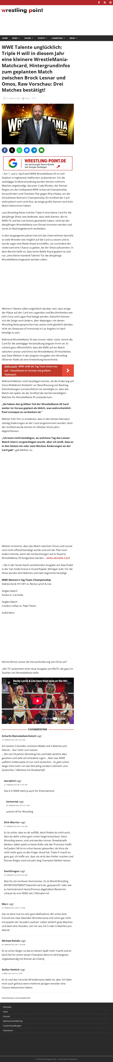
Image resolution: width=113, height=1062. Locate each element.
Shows (27, 38)
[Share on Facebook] (5, 150)
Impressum (8, 1030)
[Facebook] (99, 2)
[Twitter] (104, 2)
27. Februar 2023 (13, 98)
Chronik (6, 1016)
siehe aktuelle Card (58, 558)
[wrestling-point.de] (22, 13)
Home (5, 38)
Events (41, 38)
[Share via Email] (41, 150)
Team (5, 1011)
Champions (57, 38)
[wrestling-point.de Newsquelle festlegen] (38, 169)
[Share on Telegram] (34, 150)
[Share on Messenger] (27, 150)
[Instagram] (110, 2)
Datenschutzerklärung (12, 1021)
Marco (27, 98)
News (15, 38)
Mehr (72, 38)
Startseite (7, 1007)
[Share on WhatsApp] (19, 150)
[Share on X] (12, 150)
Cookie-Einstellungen (12, 1025)
